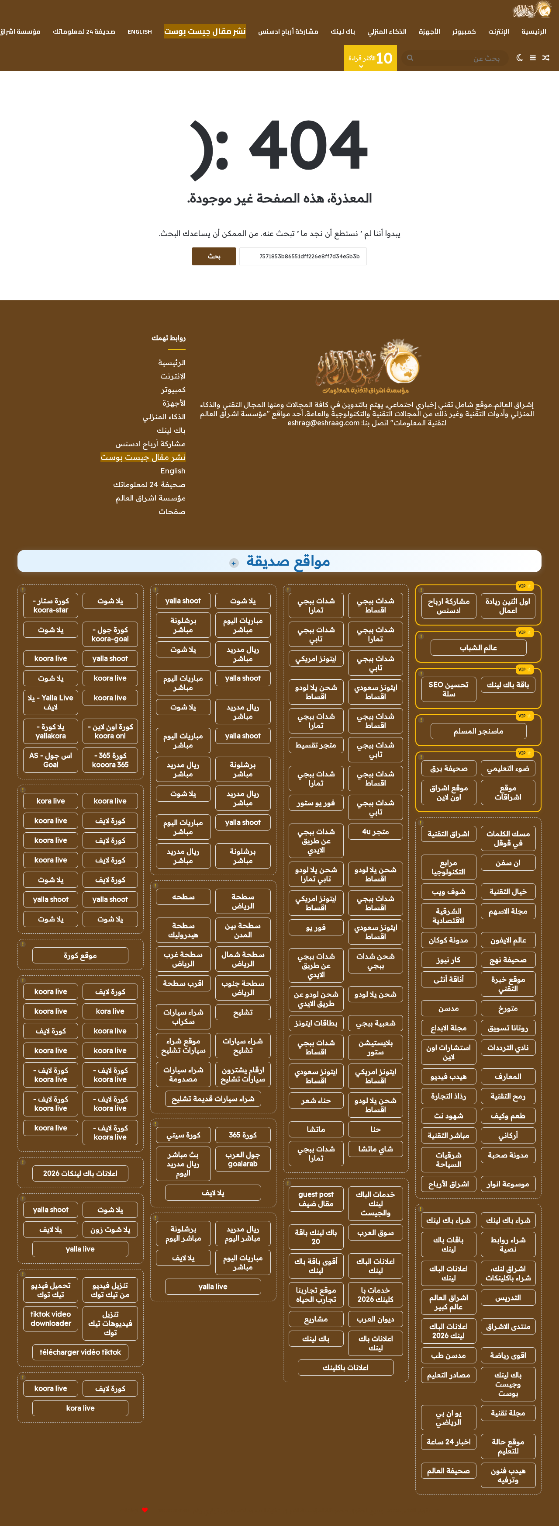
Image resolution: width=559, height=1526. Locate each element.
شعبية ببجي (376, 1022)
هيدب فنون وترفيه (508, 1475)
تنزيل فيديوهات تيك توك (110, 1323)
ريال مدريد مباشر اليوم (243, 1233)
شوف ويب (449, 891)
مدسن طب (448, 1355)
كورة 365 (243, 1134)
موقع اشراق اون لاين (449, 792)
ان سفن (508, 862)
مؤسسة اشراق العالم (151, 497)
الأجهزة (429, 31)
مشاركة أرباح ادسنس (288, 31)
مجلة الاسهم (508, 911)
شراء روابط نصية (508, 1244)
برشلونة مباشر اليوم (183, 1233)
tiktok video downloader (51, 1319)
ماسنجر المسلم (479, 731)
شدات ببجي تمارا (316, 605)
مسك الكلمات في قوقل (508, 838)
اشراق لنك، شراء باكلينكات (508, 1273)
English (140, 31)
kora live (51, 800)
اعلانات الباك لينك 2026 (448, 1331)
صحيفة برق (449, 768)
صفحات (172, 511)
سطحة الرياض (242, 901)
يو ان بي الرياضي (449, 1417)
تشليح (243, 1012)
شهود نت (448, 1115)
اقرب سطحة (183, 983)
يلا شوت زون (110, 1229)
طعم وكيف (508, 1115)
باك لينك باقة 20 (316, 1237)
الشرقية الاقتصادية (448, 916)
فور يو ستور (316, 802)
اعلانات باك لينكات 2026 (80, 1173)
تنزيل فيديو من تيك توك (110, 1290)
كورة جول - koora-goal (110, 634)
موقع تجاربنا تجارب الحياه (316, 1295)
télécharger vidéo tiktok (80, 1352)
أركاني (508, 1135)
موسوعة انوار (508, 1183)
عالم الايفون (508, 939)
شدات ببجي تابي (316, 634)
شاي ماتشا (376, 1148)
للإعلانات (130, 1510)
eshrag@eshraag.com (323, 422)
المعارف (508, 1076)
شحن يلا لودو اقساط (316, 692)
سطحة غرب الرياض (183, 959)
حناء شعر (316, 1100)
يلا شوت (243, 600)
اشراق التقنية (448, 833)
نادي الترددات (508, 1047)
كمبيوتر (464, 31)
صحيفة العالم (448, 1470)
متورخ (508, 1008)
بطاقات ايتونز (316, 1022)
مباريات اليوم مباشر (243, 625)
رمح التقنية (508, 1095)
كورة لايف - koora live (110, 1075)
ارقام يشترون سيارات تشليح (243, 1074)
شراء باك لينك (508, 1220)
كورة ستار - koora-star (51, 605)
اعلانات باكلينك (346, 1367)
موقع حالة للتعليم (508, 1446)
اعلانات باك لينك (376, 1343)
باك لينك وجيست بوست (508, 1383)
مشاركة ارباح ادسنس (449, 606)
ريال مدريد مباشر (243, 654)
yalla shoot (183, 600)
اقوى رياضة (508, 1355)
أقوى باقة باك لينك (316, 1266)
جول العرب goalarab (242, 1159)
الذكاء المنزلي (387, 31)
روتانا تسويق (508, 1027)
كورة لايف (110, 820)
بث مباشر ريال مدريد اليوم (183, 1163)
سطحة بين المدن (243, 930)
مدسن (448, 1008)
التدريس (508, 1297)
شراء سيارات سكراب (183, 1016)
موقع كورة (80, 955)
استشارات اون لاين (448, 1052)
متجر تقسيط (316, 744)
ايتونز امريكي (316, 658)
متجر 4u (375, 831)
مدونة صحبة (508, 1155)
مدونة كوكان (448, 939)
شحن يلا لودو (376, 994)
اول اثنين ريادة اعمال (508, 606)
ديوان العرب (375, 1318)
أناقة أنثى (449, 979)
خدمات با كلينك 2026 (375, 1295)
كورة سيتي (183, 1134)
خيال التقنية (508, 891)
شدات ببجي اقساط (375, 605)
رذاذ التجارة (448, 1095)
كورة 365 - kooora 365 (110, 760)
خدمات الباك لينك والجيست (375, 1203)
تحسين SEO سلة (449, 689)
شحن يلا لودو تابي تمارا (316, 874)
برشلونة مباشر (183, 625)
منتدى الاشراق (508, 1326)
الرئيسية (533, 31)
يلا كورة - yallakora (51, 731)
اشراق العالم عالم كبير (448, 1302)
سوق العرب (375, 1232)
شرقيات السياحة (449, 1159)
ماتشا (316, 1129)
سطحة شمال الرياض (243, 959)
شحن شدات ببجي (375, 961)
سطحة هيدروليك (183, 930)
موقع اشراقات (508, 792)
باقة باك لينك (508, 684)
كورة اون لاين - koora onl (110, 731)
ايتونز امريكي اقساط (316, 903)
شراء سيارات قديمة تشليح (213, 1098)
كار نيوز (448, 959)
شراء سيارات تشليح (243, 1045)
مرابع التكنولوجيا (448, 867)
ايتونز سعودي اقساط (375, 692)
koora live (51, 658)
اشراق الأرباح (448, 1183)
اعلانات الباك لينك (448, 1273)
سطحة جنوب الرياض (242, 988)
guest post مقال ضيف (316, 1199)
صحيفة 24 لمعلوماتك (84, 31)
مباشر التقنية (448, 1135)
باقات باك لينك (448, 1244)
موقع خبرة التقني (508, 984)
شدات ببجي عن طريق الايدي (316, 840)
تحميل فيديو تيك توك (51, 1290)
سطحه (183, 896)
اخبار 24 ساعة (449, 1441)
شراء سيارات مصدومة (183, 1074)
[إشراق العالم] (531, 9)
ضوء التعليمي (508, 768)
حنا (376, 1129)
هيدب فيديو (449, 1076)
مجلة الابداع (449, 1027)
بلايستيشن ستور (376, 1047)
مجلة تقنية (508, 1412)
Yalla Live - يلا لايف (50, 702)
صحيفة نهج (508, 959)
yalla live (213, 1286)
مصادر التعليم (448, 1374)
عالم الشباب (478, 647)
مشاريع (316, 1318)
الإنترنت (498, 31)
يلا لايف (213, 1192)
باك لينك (343, 31)
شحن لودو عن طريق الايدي (316, 999)
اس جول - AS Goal (50, 760)
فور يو (316, 927)
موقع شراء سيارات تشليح (183, 1045)
